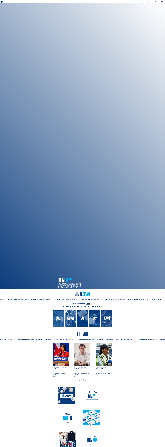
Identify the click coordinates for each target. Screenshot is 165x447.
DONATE (149, 1)
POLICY (155, 1)
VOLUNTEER (142, 1)
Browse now (92, 444)
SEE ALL (82, 379)
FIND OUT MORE (67, 422)
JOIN (162, 1)
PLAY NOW (92, 400)
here (88, 304)
